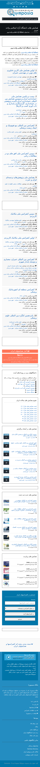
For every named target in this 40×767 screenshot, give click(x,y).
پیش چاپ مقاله (34, 735)
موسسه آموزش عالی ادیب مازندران (25, 388)
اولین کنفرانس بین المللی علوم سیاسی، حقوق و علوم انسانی (24, 443)
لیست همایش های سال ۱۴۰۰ (29, 414)
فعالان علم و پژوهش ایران (31, 752)
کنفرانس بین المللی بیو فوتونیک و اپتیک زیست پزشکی (21, 126)
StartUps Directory (32, 749)
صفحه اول (29, 2)
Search (33, 599)
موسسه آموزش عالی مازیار (27, 382)
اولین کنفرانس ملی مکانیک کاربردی (19, 238)
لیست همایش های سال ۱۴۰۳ (29, 408)
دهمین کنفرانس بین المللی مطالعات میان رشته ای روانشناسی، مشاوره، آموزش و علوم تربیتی (24, 510)
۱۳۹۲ (16, 272)
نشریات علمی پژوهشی (31, 755)
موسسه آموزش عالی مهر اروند (26, 384)
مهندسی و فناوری (32, 79)
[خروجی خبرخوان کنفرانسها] (17, 6)
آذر (24, 272)
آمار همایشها (32, 707)
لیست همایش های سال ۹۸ (29, 418)
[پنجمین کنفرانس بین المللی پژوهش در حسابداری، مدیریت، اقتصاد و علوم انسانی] (6, 502)
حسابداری (19, 110)
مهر (24, 112)
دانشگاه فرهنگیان (30, 386)
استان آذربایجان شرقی (21, 85)
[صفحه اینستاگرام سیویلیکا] (26, 6)
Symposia (7, 763)
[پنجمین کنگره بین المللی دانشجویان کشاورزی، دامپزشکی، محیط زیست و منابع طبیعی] (6, 546)
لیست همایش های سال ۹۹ (29, 416)
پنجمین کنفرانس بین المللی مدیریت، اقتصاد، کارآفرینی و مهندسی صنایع (24, 527)
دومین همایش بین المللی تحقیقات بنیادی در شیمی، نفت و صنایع (25, 469)
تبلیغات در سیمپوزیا (31, 713)
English (8, 3)
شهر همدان (25, 454)
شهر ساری (24, 446)
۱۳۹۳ (15, 244)
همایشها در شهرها (21, 2)
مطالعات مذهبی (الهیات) (15, 184)
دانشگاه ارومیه (31, 390)
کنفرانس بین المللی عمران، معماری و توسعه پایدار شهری (20, 260)
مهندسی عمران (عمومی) (15, 77)
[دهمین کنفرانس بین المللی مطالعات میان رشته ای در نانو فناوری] (6, 520)
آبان (24, 136)
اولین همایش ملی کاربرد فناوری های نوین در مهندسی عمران (22, 71)
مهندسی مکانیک (9, 220)
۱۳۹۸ (15, 162)
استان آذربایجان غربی (30, 480)
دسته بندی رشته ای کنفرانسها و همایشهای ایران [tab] (18, 645)
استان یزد (33, 437)
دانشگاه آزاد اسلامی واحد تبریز (29, 52)
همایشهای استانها (12, 2)
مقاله (36, 726)
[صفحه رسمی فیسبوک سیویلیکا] (20, 6)
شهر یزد (28, 437)
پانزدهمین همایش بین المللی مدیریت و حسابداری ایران (26, 460)
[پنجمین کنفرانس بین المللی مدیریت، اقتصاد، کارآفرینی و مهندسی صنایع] (6, 529)
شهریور (24, 324)
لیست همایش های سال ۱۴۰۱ (29, 412)
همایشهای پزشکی (33, 746)
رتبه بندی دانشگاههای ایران (30, 732)
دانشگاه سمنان (31, 392)
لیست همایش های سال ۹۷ (29, 420)
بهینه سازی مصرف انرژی (15, 266)
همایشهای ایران (34, 32)
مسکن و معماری (19, 268)
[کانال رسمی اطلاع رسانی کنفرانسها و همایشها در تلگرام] (20, 657)
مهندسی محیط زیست (31, 268)
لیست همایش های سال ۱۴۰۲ (29, 410)
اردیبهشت (22, 81)
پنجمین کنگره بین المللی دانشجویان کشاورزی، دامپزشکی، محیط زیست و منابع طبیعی (24, 545)
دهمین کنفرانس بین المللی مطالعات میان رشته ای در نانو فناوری (25, 519)
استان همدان (32, 454)
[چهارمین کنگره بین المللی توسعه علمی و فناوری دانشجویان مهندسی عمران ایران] (6, 537)
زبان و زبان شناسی (16, 160)
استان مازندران (31, 446)
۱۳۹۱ (21, 296)
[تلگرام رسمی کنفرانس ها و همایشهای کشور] (13, 6)
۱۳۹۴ (15, 222)
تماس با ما (34, 701)
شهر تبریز (11, 85)
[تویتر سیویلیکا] (23, 6)
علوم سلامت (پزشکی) (15, 322)
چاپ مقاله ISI (34, 723)
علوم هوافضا (18, 220)
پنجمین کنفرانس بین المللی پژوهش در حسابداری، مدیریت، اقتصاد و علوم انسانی (25, 501)
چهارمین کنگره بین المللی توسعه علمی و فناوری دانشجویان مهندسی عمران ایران (25, 536)
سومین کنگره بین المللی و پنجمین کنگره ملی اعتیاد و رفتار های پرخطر (24, 435)
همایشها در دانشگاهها (27, 3)
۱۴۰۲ (21, 112)
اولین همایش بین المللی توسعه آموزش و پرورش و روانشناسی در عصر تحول (25, 477)
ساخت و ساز (10, 268)
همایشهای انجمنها (16, 3)
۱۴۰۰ (15, 136)
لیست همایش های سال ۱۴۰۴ (29, 406)
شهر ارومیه (21, 480)
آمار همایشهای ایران (19, 351)
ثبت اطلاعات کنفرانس (30, 710)
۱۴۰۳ (9, 81)
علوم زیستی (18, 132)
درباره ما (34, 704)
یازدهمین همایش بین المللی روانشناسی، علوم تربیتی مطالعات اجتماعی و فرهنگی (24, 452)
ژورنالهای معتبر (34, 729)
